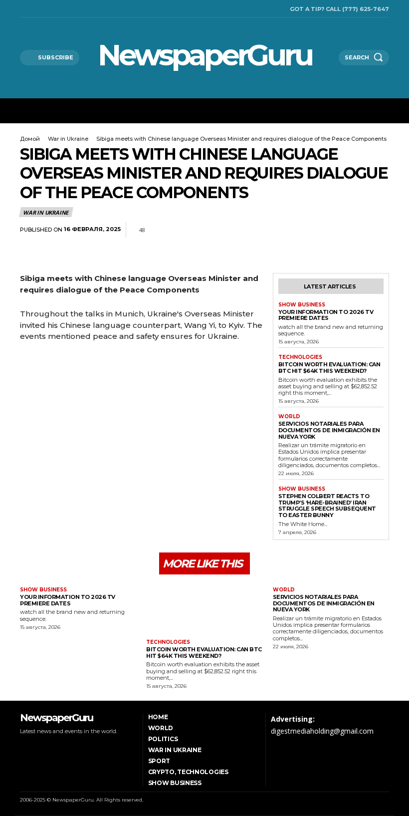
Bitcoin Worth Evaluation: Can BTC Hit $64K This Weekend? (329, 367)
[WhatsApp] (333, 230)
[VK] (379, 230)
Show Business (301, 305)
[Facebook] (22, 8)
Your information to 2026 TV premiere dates (326, 315)
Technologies (300, 357)
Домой (30, 138)
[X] (48, 8)
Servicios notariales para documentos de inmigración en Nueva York (329, 430)
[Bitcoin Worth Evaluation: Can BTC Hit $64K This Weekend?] (204, 608)
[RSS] (35, 8)
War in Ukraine (68, 138)
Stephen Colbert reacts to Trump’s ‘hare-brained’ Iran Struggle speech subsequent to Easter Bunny (327, 506)
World (289, 417)
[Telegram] (356, 230)
